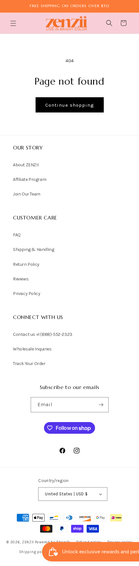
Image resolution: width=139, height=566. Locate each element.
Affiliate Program (29, 179)
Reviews (20, 279)
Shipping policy (33, 552)
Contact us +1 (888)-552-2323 (42, 334)
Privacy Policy (26, 293)
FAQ (17, 235)
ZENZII (28, 542)
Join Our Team (26, 194)
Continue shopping (69, 105)
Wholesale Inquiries (32, 349)
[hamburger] (13, 24)
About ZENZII (25, 165)
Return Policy (26, 264)
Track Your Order (29, 363)
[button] (14, 23)
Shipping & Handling (33, 249)
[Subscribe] (101, 404)
